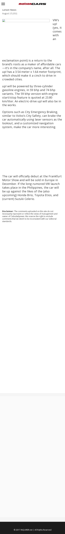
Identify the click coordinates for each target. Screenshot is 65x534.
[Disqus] (32, 267)
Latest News (9, 9)
